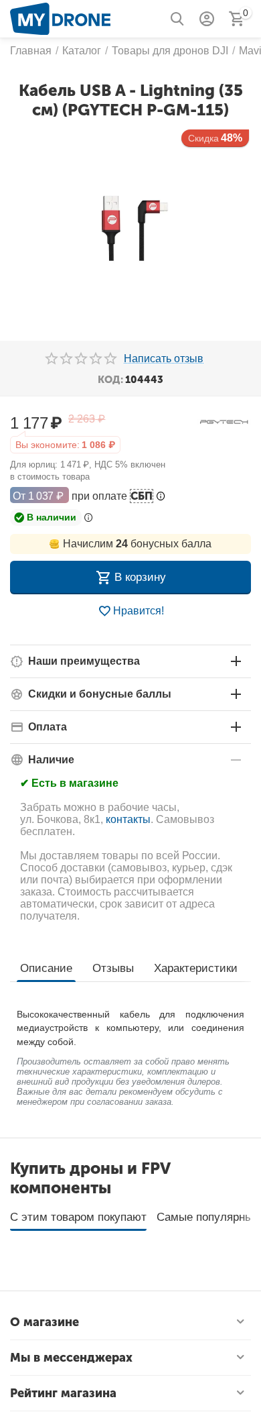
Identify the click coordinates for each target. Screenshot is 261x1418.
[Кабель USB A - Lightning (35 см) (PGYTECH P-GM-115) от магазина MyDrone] (130, 228)
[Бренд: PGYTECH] (224, 421)
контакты (128, 819)
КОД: (110, 380)
